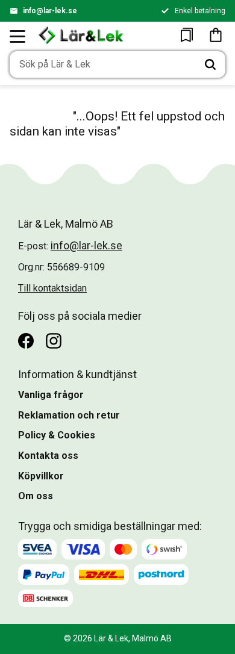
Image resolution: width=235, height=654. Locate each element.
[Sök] (210, 64)
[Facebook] (26, 341)
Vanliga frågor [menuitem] (51, 394)
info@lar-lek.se (50, 11)
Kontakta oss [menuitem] (48, 455)
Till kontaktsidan (52, 288)
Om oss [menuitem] (35, 496)
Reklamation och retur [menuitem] (69, 415)
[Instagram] (53, 341)
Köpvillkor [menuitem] (41, 476)
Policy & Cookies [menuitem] (56, 435)
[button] (18, 36)
